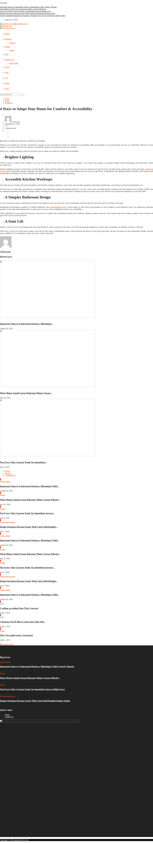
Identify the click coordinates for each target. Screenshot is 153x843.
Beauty (2, 458)
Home (7, 34)
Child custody (5, 319)
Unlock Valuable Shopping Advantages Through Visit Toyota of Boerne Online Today (32, 16)
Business (8, 39)
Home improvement (7, 522)
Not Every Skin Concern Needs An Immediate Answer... (27, 513)
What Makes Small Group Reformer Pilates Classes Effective (23, 9)
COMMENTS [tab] (10, 475)
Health (7, 47)
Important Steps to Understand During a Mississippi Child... (29, 486)
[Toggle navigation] (15, 28)
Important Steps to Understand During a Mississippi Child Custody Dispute (28, 7)
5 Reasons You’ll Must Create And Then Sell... (22, 622)
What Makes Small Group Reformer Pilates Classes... (26, 393)
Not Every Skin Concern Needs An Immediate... (23, 462)
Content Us (9, 717)
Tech (6, 54)
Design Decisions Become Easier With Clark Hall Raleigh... (28, 527)
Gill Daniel (15, 122)
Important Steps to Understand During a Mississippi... (26, 324)
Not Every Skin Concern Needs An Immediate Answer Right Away (25, 11)
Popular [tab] (8, 473)
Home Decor (10, 60)
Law (6, 78)
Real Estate (14, 63)
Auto (7, 72)
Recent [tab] (7, 471)
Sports (7, 83)
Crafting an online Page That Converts (19, 608)
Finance (13, 43)
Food (7, 89)
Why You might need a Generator (16, 635)
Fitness (12, 50)
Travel (7, 67)
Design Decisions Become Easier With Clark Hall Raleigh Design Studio (27, 13)
